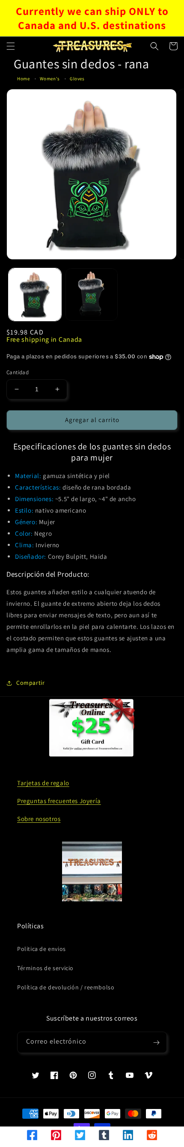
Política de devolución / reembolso (65, 987)
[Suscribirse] (156, 1042)
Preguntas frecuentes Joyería (59, 801)
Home (23, 79)
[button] (10, 46)
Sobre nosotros (38, 819)
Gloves (77, 79)
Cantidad (17, 372)
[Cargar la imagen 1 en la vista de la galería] (35, 294)
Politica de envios (41, 949)
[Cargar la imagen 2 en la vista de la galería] (91, 294)
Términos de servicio (45, 968)
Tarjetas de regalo (43, 783)
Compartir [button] (30, 682)
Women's (50, 79)
